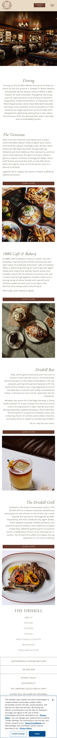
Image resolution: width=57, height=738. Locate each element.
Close (37, 734)
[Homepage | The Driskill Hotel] (7, 5)
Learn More (28, 183)
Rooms (28, 623)
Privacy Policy (28, 677)
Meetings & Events (28, 639)
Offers (28, 628)
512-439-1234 (28, 669)
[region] (28, 717)
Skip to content (9, 12)
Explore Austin (28, 650)
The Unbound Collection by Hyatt (29, 688)
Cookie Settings (18, 734)
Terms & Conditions (33, 723)
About (29, 617)
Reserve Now (39, 5)
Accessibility (28, 683)
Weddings (28, 645)
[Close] (53, 700)
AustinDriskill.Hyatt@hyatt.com (28, 661)
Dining (28, 634)
